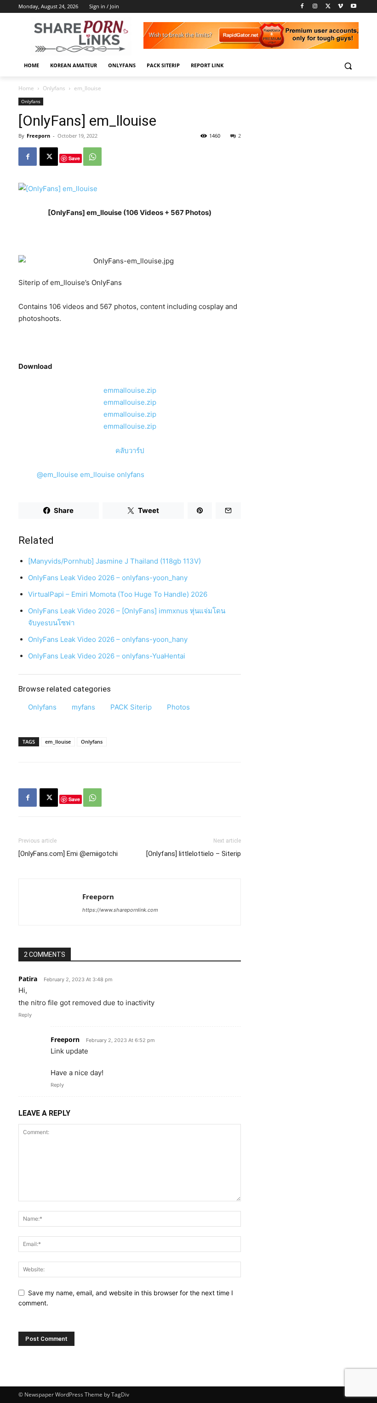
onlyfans (130, 474)
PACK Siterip (131, 707)
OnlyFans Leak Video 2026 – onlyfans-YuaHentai (106, 656)
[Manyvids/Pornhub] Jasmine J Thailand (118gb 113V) (114, 561)
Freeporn (38, 135)
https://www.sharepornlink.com (120, 910)
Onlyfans (54, 88)
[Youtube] (353, 6)
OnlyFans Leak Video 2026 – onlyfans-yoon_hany (108, 577)
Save (74, 158)
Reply (25, 1015)
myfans (83, 707)
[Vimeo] (340, 6)
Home (26, 88)
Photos (178, 707)
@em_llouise (57, 474)
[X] (328, 6)
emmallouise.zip (129, 390)
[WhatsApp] (92, 156)
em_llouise (97, 474)
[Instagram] (315, 6)
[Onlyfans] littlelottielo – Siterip (193, 854)
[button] (348, 65)
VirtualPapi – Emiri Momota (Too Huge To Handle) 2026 (117, 594)
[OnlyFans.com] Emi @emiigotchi (68, 854)
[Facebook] (302, 6)
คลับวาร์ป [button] (129, 450)
